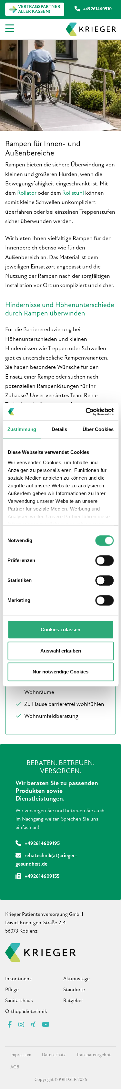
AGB (14, 1067)
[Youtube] (45, 1025)
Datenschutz (54, 1055)
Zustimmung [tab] (21, 429)
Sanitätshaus (19, 1000)
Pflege (12, 989)
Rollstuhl (73, 193)
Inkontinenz (18, 978)
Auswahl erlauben (60, 650)
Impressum (20, 1055)
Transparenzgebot (93, 1055)
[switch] (104, 560)
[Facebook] (10, 1025)
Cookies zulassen (60, 629)
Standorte (74, 989)
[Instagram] (21, 1025)
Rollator (26, 193)
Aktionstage (76, 978)
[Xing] (33, 1025)
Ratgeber (73, 1000)
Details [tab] (59, 429)
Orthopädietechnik (26, 1011)
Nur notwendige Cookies (60, 671)
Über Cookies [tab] (98, 429)
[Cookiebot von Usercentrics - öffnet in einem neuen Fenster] (86, 412)
